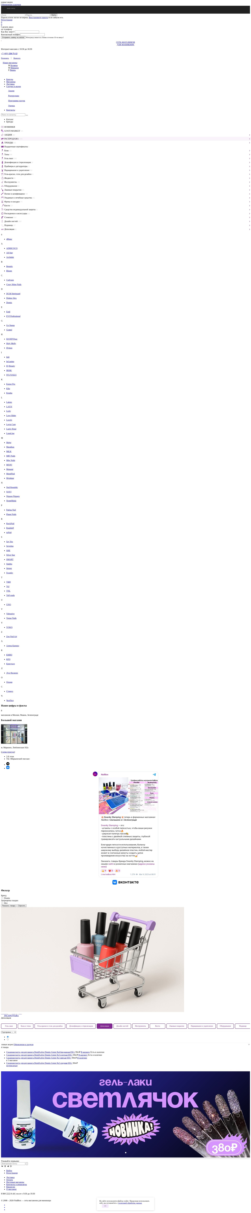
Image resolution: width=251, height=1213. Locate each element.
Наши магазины (10, 63)
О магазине (11, 1189)
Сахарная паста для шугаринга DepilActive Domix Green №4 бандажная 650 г (40, 1052)
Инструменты (140, 1026)
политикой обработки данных (130, 1203)
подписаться (11, 1066)
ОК (105, 1206)
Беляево (14, 65)
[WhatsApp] (11, 1166)
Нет (6, 903)
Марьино (15, 68)
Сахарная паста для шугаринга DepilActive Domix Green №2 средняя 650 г (39, 1063)
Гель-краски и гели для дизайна (49, 1026)
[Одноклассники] (5, 1166)
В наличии (82, 1058)
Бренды (9, 79)
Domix (7, 898)
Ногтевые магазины (15, 1182)
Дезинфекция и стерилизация (81, 1026)
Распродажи (13, 96)
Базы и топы (26, 1026)
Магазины (10, 82)
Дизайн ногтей (122, 1026)
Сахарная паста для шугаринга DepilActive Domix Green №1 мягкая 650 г (38, 1058)
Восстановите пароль (38, 17)
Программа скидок (16, 101)
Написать (16, 58)
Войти (9, 1170)
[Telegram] (8, 1166)
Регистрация (6, 20)
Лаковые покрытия (176, 1026)
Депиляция (104, 1026)
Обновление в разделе (11, 4)
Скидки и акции (13, 86)
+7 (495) (9, 53)
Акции (11, 91)
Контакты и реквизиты (16, 1184)
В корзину (85, 1052)
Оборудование (225, 1026)
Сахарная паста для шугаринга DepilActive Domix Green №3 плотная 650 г (39, 1055)
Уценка (11, 106)
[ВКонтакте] (2, 1166)
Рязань (13, 70)
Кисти (157, 1026)
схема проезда (8, 752)
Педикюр (242, 1026)
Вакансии (10, 1187)
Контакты (10, 110)
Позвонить (5, 58)
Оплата (9, 1180)
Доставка (10, 84)
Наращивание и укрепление (202, 1026)
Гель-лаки (9, 1026)
